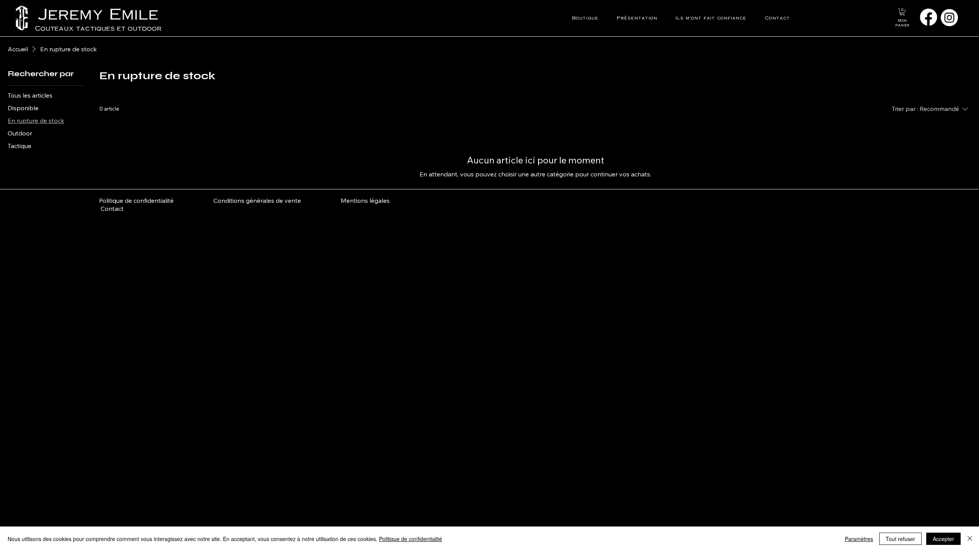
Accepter (943, 539)
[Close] (969, 539)
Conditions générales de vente (277, 200)
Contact (111, 208)
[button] (902, 11)
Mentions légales (365, 200)
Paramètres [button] (859, 539)
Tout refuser (900, 539)
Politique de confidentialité (137, 200)
